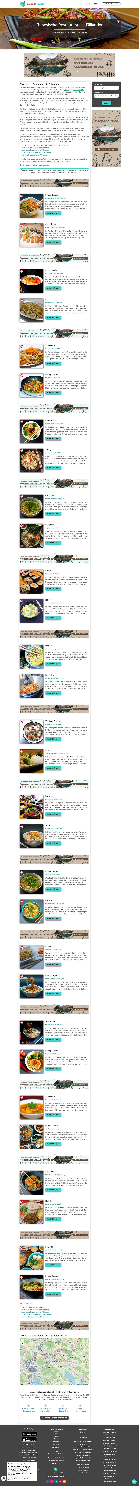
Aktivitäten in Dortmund (110, 1451)
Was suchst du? (98, 85)
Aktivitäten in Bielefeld (110, 1476)
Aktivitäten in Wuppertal (110, 1473)
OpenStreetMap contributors (81, 1384)
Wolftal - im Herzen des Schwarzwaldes (63, 1411)
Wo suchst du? (98, 93)
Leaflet (71, 1384)
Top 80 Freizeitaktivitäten (83, 1461)
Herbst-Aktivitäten (83, 1470)
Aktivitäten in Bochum (110, 1471)
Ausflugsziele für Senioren (83, 1455)
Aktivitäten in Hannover (110, 1462)
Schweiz (83, 1435)
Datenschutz (56, 1444)
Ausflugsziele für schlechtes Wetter (83, 1450)
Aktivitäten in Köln (110, 1438)
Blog (97, 4)
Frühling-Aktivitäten (83, 1465)
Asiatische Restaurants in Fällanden (35, 147)
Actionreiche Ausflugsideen (83, 1452)
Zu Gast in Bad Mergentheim (45, 1410)
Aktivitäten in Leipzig (110, 1449)
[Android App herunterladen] (29, 1436)
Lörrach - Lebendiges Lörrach (80, 1411)
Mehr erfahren (53, 213)
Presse (56, 1451)
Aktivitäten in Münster (110, 1482)
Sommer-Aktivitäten (83, 1467)
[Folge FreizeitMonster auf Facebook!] (47, 1481)
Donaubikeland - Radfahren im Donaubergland (28, 1411)
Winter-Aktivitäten (83, 1473)
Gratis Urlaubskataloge (56, 1429)
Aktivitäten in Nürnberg (110, 1465)
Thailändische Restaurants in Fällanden (36, 152)
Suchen (106, 103)
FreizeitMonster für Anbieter (56, 1458)
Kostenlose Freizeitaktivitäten (83, 1447)
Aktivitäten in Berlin (109, 1429)
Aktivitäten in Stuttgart (109, 1443)
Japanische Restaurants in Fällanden (35, 150)
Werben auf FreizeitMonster (56, 1461)
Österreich (83, 1432)
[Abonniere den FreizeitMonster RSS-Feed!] (64, 1481)
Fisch (67, 90)
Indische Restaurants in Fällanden (34, 155)
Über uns (56, 1439)
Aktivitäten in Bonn (109, 1479)
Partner (56, 1436)
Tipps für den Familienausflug (83, 1458)
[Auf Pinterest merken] (118, 22)
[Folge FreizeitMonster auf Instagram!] (52, 1481)
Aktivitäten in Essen (109, 1454)
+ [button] (22, 1341)
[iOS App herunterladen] (29, 1441)
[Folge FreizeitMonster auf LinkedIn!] (56, 1481)
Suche (90, 4)
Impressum (56, 1442)
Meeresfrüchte (78, 90)
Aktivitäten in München (110, 1435)
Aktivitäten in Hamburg (109, 1432)
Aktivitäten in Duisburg (109, 1468)
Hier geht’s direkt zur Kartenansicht (36, 165)
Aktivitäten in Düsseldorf (110, 1446)
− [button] (22, 1343)
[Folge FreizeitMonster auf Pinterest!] (60, 1481)
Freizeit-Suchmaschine (63, 170)
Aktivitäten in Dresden (110, 1460)
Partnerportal (56, 1463)
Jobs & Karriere (56, 1447)
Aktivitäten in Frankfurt (109, 1440)
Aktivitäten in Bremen (110, 1457)
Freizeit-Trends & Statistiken (56, 1454)
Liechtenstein (83, 1438)
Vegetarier (69, 117)
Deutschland (83, 1429)
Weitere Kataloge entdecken (54, 1418)
